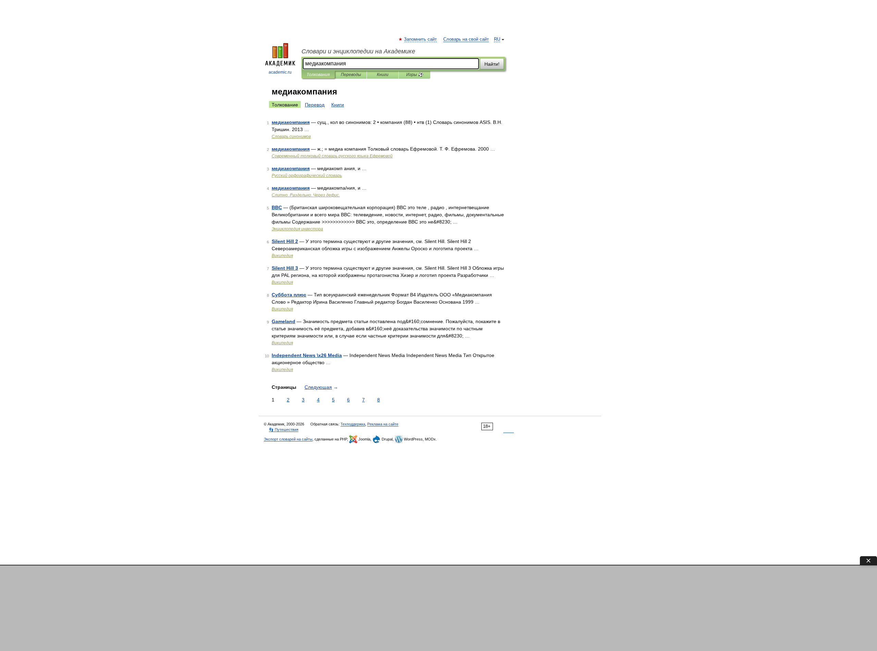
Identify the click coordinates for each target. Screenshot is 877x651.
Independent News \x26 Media (307, 355)
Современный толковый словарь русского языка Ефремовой (332, 156)
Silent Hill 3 (285, 268)
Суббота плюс (289, 294)
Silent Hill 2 (285, 241)
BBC (277, 207)
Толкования (318, 74)
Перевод (314, 104)
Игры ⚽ (414, 74)
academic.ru (280, 72)
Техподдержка (353, 424)
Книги (382, 74)
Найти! (491, 64)
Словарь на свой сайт (466, 39)
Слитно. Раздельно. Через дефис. (306, 195)
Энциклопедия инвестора (297, 229)
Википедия (282, 255)
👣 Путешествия (283, 429)
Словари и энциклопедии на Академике (358, 51)
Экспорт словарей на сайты (288, 439)
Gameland (283, 321)
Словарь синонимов (291, 136)
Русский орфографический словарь (307, 175)
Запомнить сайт (421, 39)
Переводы (351, 74)
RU (497, 39)
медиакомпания (291, 122)
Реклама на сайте (382, 424)
